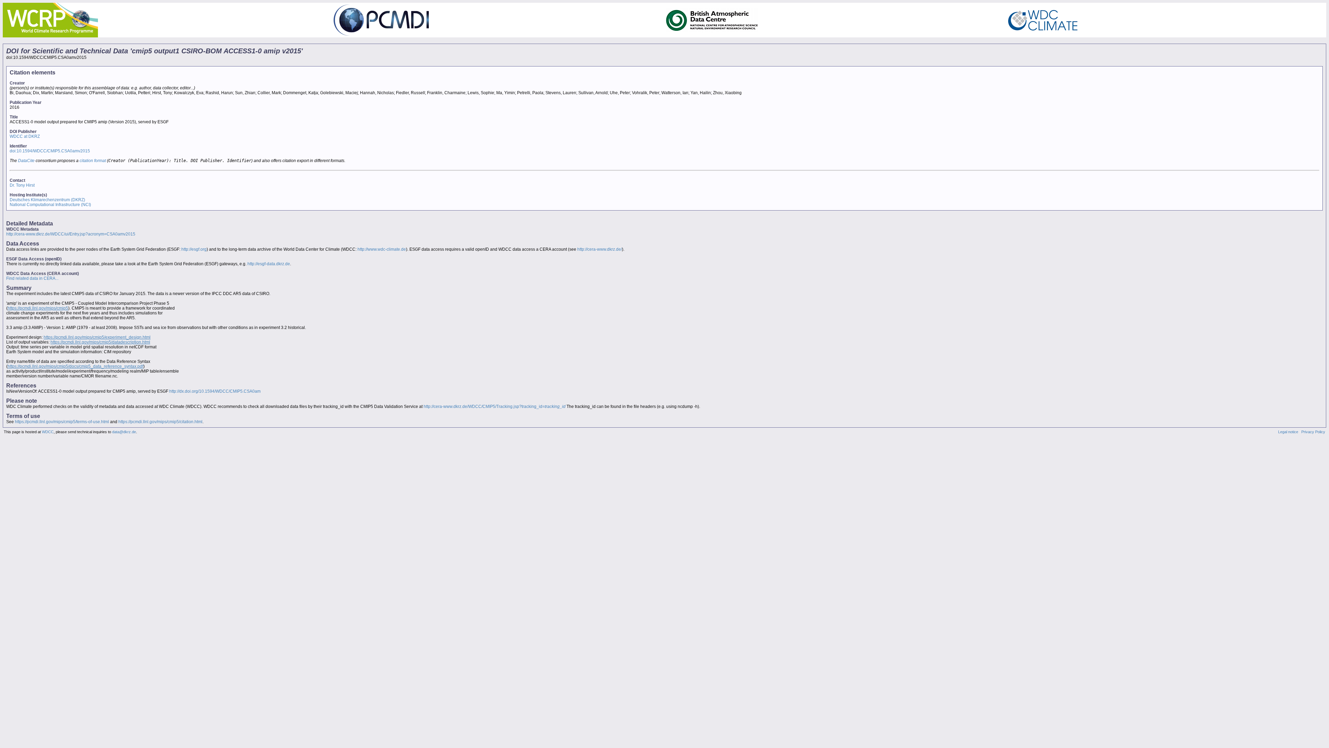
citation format (93, 160)
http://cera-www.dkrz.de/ (599, 249)
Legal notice (1288, 432)
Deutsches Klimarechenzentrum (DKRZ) (47, 199)
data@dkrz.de (124, 432)
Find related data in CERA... (32, 278)
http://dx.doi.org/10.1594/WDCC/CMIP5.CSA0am (215, 391)
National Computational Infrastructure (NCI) (50, 204)
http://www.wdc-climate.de (382, 249)
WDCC (48, 432)
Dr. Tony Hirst (22, 185)
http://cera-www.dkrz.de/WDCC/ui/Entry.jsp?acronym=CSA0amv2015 (70, 234)
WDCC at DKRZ (25, 136)
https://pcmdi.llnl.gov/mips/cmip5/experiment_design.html (97, 337)
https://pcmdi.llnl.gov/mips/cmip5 (38, 308)
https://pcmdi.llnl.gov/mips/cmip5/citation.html (160, 421)
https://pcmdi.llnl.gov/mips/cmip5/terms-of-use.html (62, 421)
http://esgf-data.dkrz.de (268, 263)
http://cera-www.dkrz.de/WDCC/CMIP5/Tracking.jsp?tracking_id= (495, 406)
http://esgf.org (194, 249)
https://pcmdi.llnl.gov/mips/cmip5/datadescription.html (100, 342)
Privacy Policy (1313, 432)
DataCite (26, 160)
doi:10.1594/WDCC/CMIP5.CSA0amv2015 (50, 151)
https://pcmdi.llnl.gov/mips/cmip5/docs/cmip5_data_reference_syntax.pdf (75, 366)
